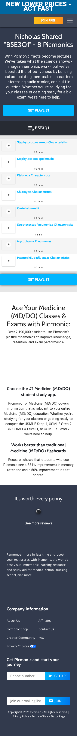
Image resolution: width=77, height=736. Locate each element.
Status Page (58, 716)
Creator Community (21, 638)
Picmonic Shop (17, 629)
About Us (13, 620)
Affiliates (45, 620)
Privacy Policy (20, 716)
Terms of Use (40, 716)
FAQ (41, 638)
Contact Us (46, 629)
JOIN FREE (48, 20)
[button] (38, 365)
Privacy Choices (18, 646)
